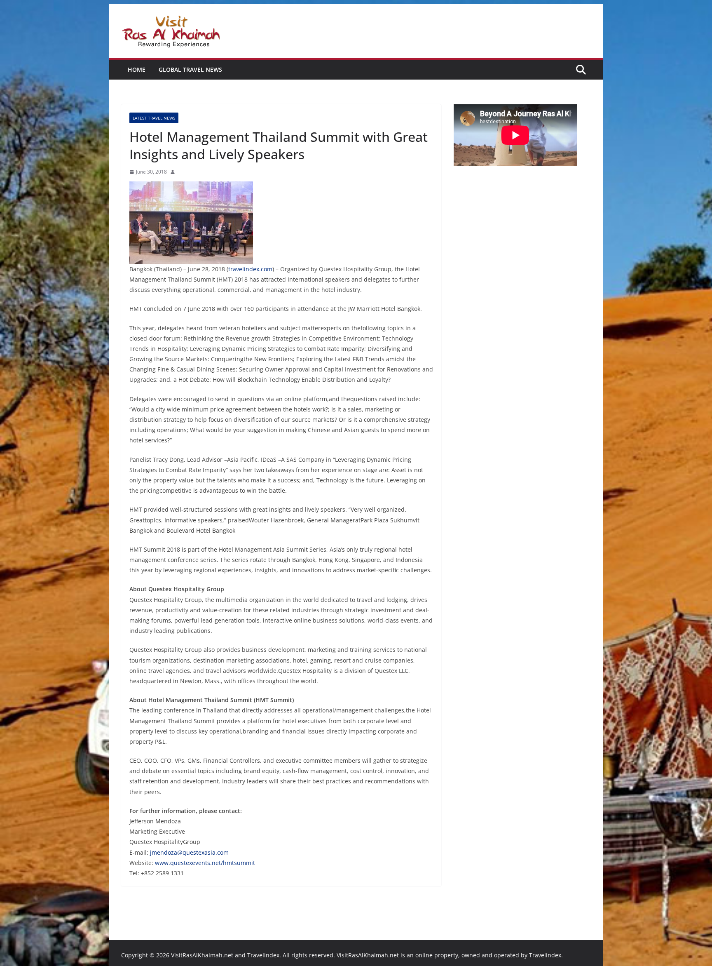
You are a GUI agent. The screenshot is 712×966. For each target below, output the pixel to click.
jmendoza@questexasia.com (189, 852)
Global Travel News (190, 69)
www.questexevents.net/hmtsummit (205, 863)
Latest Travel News (154, 118)
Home (136, 69)
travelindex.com (250, 269)
